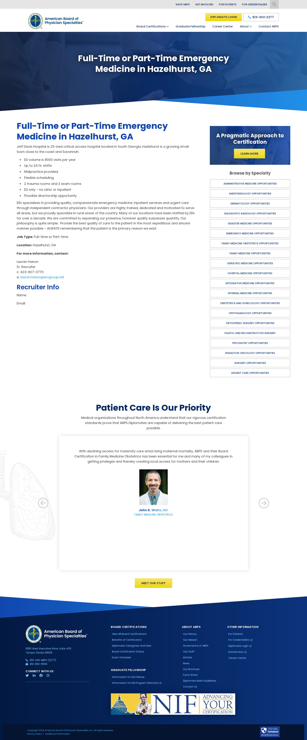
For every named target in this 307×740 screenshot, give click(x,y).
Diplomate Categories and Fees (131, 645)
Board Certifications (151, 26)
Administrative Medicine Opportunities (250, 183)
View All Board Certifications (129, 634)
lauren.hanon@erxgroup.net (42, 277)
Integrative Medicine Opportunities (250, 283)
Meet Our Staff (153, 583)
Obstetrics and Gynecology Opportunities (250, 303)
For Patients (227, 4)
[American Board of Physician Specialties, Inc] (56, 21)
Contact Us (190, 686)
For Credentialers (254, 4)
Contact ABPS (269, 26)
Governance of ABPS (195, 645)
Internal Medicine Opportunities (250, 293)
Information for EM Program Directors (135, 683)
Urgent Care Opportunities (250, 373)
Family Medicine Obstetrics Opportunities (250, 243)
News (186, 663)
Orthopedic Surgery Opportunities (250, 323)
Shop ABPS (183, 4)
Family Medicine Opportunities (250, 253)
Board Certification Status (128, 651)
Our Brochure (191, 669)
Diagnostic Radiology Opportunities (250, 213)
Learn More (249, 154)
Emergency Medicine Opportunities (250, 233)
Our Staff (189, 651)
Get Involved (204, 4)
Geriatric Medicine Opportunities (250, 263)
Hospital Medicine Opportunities (250, 273)
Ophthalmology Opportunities (250, 313)
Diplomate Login (223, 17)
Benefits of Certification (127, 640)
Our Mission (190, 640)
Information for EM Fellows (128, 677)
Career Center (222, 26)
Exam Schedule (121, 657)
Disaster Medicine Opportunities (250, 223)
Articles (187, 657)
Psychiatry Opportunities (250, 343)
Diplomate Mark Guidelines (199, 681)
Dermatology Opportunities (250, 203)
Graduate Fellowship (190, 26)
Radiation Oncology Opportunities (250, 353)
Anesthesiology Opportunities (250, 193)
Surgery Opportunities (250, 363)
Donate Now (235, 652)
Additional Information (57, 733)
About (244, 26)
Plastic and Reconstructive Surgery (250, 333)
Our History (190, 634)
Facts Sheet (190, 675)
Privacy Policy (34, 733)
